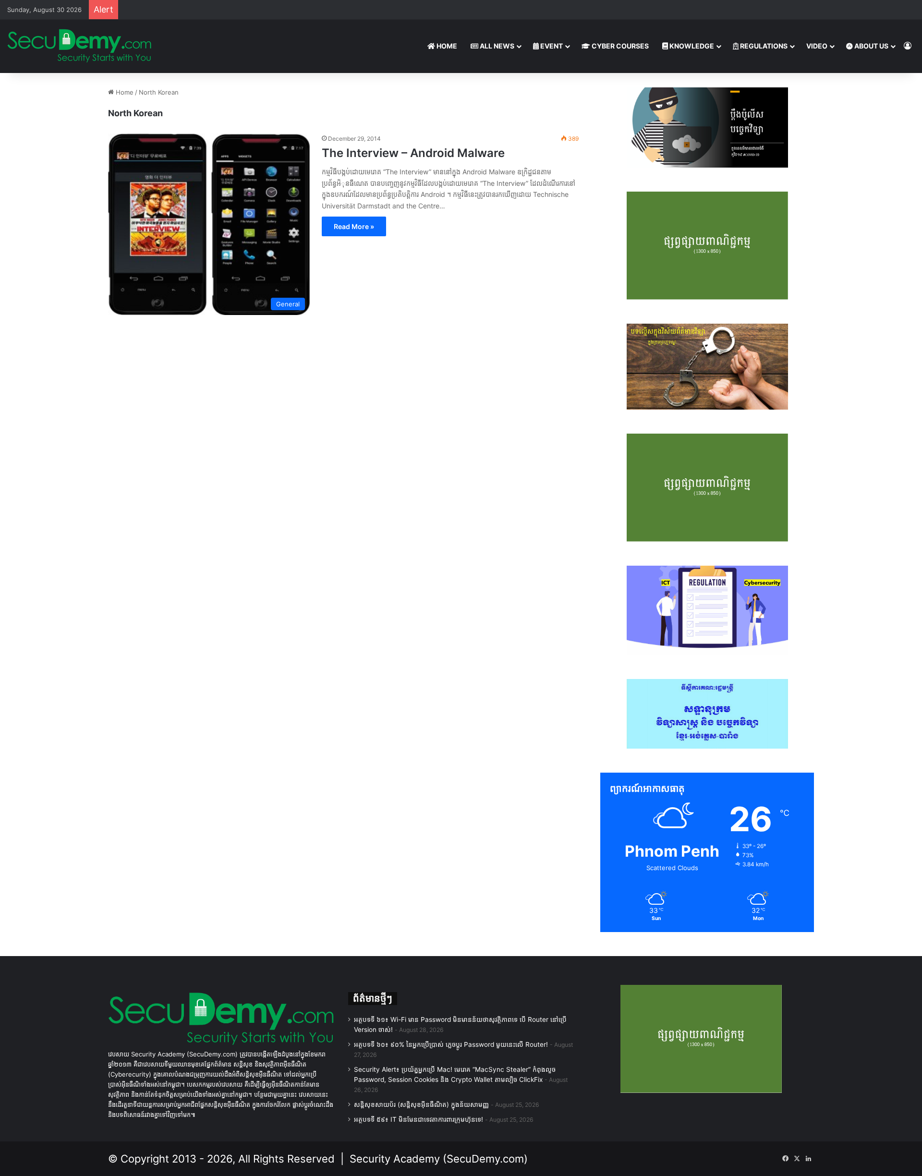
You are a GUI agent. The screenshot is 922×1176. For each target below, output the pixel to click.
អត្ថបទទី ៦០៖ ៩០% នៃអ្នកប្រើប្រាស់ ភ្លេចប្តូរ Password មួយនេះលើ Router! (451, 1044)
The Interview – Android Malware (413, 153)
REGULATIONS (763, 46)
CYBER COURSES (619, 46)
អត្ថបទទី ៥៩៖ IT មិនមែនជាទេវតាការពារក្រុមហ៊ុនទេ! (418, 1119)
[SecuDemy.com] (79, 46)
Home (123, 92)
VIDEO (816, 46)
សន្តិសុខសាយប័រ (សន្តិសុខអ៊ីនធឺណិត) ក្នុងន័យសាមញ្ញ (421, 1104)
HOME (446, 46)
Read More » (354, 226)
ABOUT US (870, 46)
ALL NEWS (496, 46)
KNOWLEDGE (691, 46)
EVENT (551, 46)
